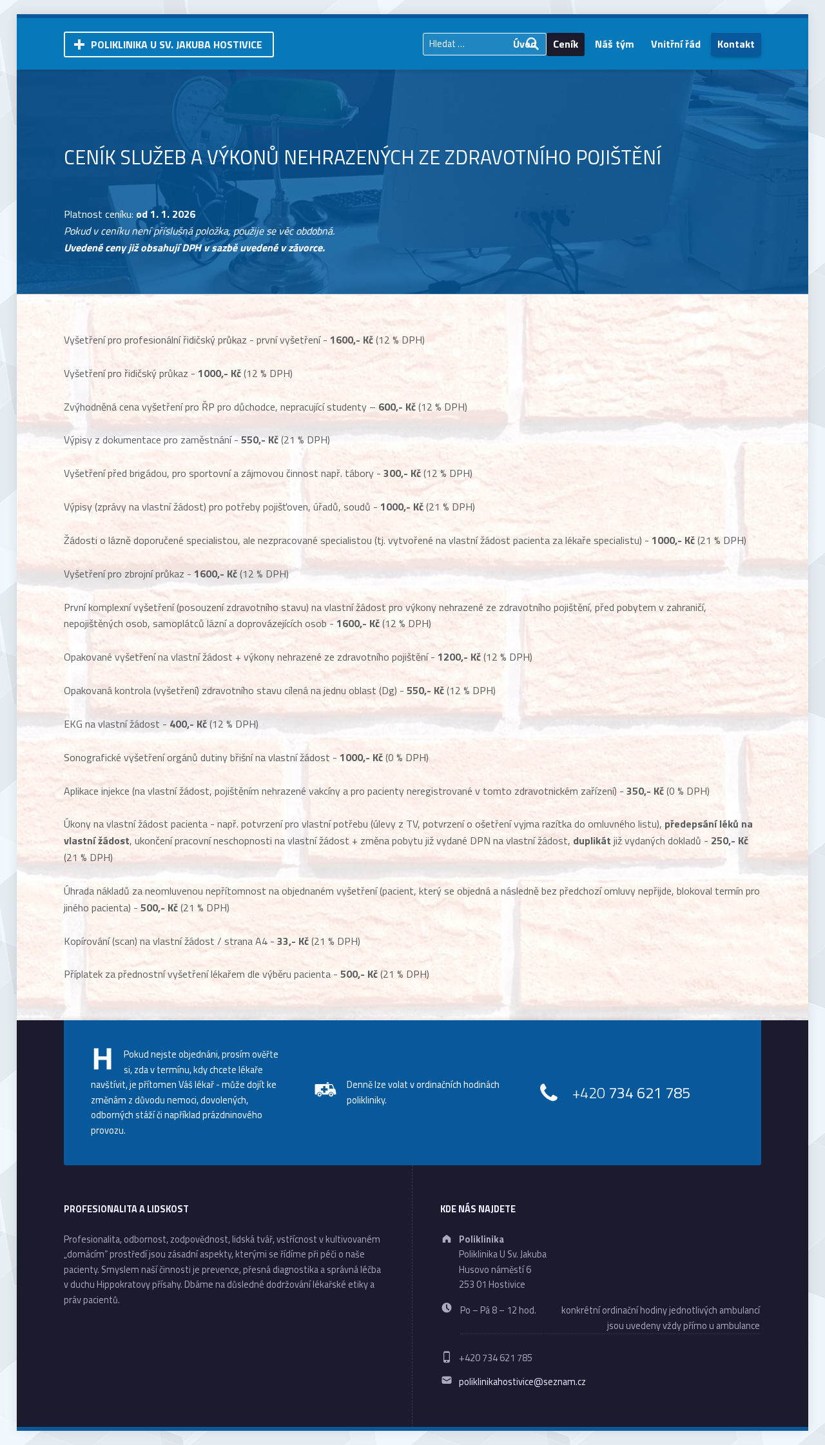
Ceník (565, 44)
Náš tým (614, 44)
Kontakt (736, 44)
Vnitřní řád (676, 44)
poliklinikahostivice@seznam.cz (522, 1382)
